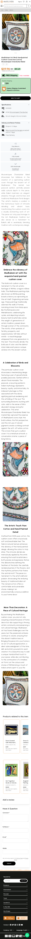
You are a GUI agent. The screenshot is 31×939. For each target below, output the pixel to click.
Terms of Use (19, 858)
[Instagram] (17, 925)
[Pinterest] (15, 925)
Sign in (20, 1)
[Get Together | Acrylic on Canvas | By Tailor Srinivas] (11, 778)
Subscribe (23, 880)
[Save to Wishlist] (3, 64)
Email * (5, 837)
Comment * (6, 813)
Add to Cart (15, 98)
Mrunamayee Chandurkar (19, 112)
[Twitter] (13, 925)
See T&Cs (19, 149)
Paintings (6, 10)
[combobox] (15, 6)
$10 (7, 83)
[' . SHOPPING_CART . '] (27, 1)
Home (2, 10)
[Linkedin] (19, 925)
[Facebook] (10, 925)
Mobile (5, 848)
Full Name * (6, 827)
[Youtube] (22, 925)
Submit (9, 863)
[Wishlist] (24, 1)
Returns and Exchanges (14, 130)
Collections (11, 10)
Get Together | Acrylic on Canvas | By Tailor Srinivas (11, 783)
